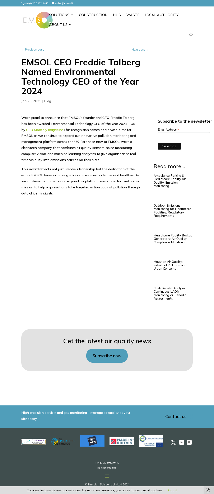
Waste (132, 15)
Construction (93, 15)
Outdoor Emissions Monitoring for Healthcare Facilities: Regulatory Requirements (172, 210)
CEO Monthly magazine (44, 130)
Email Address (168, 130)
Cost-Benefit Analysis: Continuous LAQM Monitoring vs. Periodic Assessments (170, 293)
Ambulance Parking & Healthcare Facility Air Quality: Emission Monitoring (170, 181)
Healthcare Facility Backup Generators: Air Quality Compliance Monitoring (173, 238)
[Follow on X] (173, 442)
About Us (58, 25)
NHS (117, 15)
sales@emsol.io (107, 467)
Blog (47, 101)
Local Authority (162, 15)
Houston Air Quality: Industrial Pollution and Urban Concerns (170, 265)
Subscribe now (107, 355)
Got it (172, 490)
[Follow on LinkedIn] (181, 442)
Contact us (175, 416)
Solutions (59, 15)
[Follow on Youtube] (189, 442)
